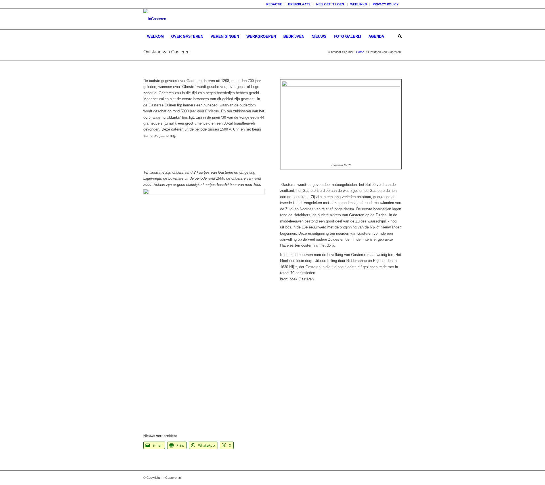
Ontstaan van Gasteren (166, 51)
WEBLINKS (358, 4)
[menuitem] (274, 4)
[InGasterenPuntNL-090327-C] (154, 19)
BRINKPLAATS (299, 4)
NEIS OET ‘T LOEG (330, 4)
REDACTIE (274, 4)
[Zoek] (398, 37)
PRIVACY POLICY (386, 4)
